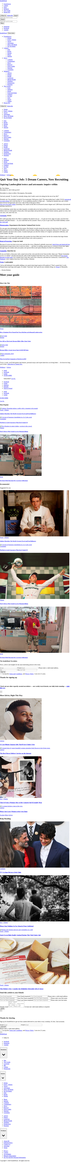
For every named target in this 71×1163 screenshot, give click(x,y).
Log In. (13, 378)
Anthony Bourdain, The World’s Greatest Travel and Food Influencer (18, 413)
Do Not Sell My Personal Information (15, 1157)
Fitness (9, 74)
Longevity (10, 78)
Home (9, 91)
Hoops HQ (7, 12)
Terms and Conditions (15, 674)
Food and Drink (12, 93)
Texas (1, 328)
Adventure (10, 43)
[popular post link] (19, 408)
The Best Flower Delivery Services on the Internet (15, 753)
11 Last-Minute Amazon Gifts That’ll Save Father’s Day (17, 744)
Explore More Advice (6, 815)
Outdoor (9, 94)
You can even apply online (8, 204)
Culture (6, 5)
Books (9, 51)
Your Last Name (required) (25, 1000)
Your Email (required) (23, 996)
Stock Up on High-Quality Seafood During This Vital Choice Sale (20, 935)
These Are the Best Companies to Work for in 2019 (13, 359)
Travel (9, 41)
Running (9, 84)
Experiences (7, 4)
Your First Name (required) (25, 998)
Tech (8, 98)
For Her (9, 96)
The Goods (7, 10)
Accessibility (7, 1154)
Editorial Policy (8, 1143)
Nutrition (10, 81)
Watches (9, 68)
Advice (9, 73)
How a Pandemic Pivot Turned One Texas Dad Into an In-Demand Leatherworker (21, 332)
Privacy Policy (29, 674)
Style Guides (11, 66)
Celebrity (10, 59)
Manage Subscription (10, 1156)
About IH (6, 1141)
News (9, 63)
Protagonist (7, 1069)
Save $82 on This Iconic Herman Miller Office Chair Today (15, 341)
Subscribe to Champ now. (14, 364)
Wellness (6, 9)
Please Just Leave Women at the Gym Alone (13, 811)
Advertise (6, 1146)
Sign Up (3, 672)
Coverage (6, 1064)
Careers (6, 1152)
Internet (9, 56)
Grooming (10, 69)
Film (8, 49)
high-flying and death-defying (61, 244)
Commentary (11, 61)
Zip (18, 670)
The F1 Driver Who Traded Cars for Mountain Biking (14, 431)
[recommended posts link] (21, 739)
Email (19, 668)
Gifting (9, 101)
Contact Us (7, 1144)
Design (9, 53)
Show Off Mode (12, 44)
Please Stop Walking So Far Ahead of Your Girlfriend (16, 926)
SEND (2, 1008)
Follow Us (3, 15)
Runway (9, 64)
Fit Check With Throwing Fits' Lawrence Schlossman (14, 480)
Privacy (6, 1151)
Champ (6, 1067)
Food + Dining (11, 40)
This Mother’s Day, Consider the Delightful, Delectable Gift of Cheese (21, 989)
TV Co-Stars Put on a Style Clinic (10, 872)
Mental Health (11, 79)
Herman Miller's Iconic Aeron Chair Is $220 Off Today (14, 350)
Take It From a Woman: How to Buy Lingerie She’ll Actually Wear (21, 802)
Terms (5, 1148)
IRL (5, 1065)
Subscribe (10, 15)
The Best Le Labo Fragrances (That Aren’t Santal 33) (14, 422)
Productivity (11, 83)
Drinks (9, 38)
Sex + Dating (4, 799)
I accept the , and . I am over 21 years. (24, 674)
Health (9, 76)
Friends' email (4, 1007)
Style (5, 7)
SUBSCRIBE (8, 375)
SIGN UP (3, 1027)
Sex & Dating (11, 46)
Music (9, 54)
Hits (5, 1060)
